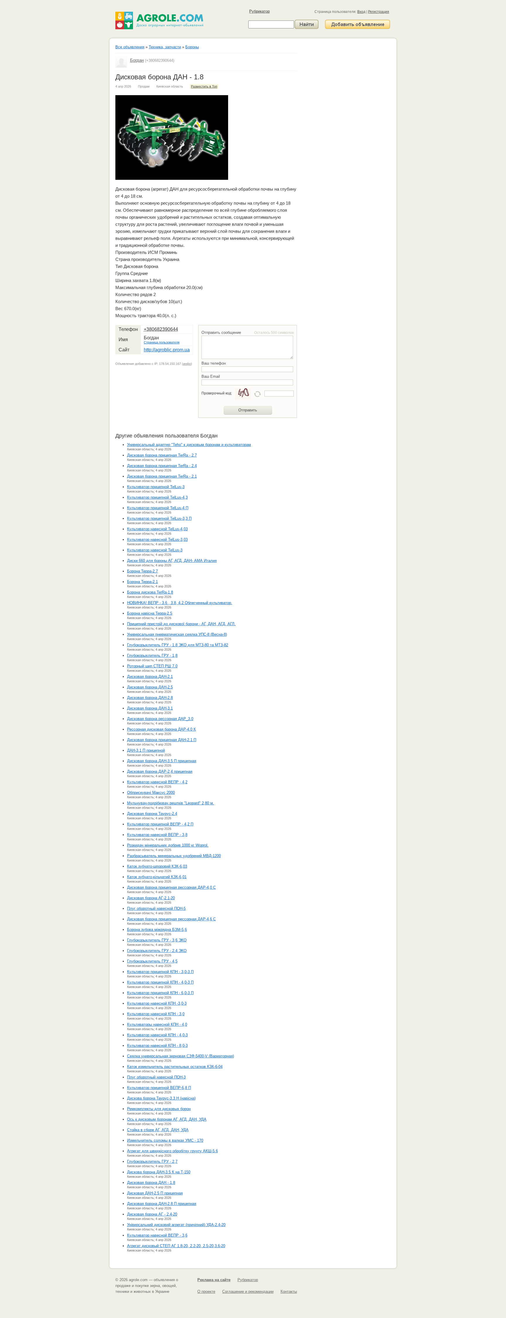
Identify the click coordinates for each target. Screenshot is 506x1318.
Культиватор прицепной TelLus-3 (155, 487)
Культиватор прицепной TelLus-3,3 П (159, 518)
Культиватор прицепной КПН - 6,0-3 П (160, 993)
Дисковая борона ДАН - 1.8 (151, 1182)
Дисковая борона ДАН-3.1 (150, 708)
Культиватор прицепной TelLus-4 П (157, 508)
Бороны (192, 47)
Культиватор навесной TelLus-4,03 (157, 529)
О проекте (206, 1291)
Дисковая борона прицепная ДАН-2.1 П (161, 740)
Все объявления (129, 47)
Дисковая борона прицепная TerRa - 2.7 (162, 455)
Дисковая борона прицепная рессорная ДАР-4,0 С (171, 887)
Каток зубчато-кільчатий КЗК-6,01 (157, 877)
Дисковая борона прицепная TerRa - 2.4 (162, 466)
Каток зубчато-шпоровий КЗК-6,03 (157, 866)
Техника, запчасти (165, 47)
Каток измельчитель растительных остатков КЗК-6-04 (175, 1066)
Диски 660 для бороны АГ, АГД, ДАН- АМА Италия (172, 560)
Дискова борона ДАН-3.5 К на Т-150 (158, 1172)
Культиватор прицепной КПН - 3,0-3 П (160, 972)
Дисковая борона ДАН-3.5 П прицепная (161, 761)
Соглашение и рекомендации (247, 1291)
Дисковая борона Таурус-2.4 (152, 813)
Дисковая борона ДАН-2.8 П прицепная (161, 1203)
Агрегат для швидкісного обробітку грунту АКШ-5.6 (172, 1151)
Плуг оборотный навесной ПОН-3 (156, 1077)
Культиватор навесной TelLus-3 (154, 550)
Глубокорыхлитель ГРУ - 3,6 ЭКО (157, 940)
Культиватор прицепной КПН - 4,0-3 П (160, 982)
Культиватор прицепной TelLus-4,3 (157, 497)
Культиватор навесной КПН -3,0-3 (157, 1003)
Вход (361, 12)
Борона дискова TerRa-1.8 (150, 592)
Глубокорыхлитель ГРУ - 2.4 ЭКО (157, 950)
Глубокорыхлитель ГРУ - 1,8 (152, 655)
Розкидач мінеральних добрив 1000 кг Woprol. (167, 845)
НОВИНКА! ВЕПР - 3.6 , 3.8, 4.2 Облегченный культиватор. (179, 603)
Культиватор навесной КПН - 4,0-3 (157, 1035)
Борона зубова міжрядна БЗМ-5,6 (157, 929)
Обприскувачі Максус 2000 (151, 792)
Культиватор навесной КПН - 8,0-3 (157, 1045)
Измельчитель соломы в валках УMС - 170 (165, 1140)
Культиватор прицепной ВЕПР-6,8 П (159, 1087)
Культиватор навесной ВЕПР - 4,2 (157, 782)
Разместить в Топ (204, 86)
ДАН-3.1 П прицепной (146, 750)
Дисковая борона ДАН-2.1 (150, 676)
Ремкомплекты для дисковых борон (159, 1109)
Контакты (289, 1291)
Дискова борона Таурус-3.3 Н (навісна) (161, 1098)
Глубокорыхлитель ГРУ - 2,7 (152, 1161)
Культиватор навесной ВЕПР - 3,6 (157, 1235)
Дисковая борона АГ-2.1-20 (151, 898)
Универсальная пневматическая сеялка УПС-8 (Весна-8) (177, 634)
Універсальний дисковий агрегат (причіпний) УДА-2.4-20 (176, 1225)
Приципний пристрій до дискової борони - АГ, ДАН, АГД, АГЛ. (181, 624)
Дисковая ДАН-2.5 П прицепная (155, 1193)
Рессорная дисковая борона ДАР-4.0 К (161, 729)
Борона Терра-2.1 (142, 581)
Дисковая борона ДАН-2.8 (150, 697)
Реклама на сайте (213, 1280)
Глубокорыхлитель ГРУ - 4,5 (152, 961)
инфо (187, 363)
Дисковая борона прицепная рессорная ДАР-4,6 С (171, 919)
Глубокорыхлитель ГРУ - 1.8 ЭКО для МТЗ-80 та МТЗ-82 (177, 645)
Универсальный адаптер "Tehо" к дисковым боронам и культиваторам (189, 444)
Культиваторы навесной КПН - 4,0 (157, 1024)
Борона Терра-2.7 (142, 571)
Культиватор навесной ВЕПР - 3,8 (157, 834)
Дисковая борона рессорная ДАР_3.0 (160, 719)
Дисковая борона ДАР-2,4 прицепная (159, 771)
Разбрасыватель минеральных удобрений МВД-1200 (174, 856)
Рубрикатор (259, 11)
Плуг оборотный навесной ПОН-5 (156, 908)
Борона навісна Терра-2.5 (149, 613)
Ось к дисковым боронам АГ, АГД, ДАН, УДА (166, 1119)
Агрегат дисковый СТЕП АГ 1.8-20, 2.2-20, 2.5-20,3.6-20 (176, 1246)
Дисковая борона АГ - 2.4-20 (152, 1214)
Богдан (137, 60)
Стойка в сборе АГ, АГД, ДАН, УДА (158, 1130)
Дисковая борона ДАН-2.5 (150, 687)
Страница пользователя (162, 342)
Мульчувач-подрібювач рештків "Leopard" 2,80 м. (170, 803)
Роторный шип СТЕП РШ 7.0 (152, 666)
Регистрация (378, 12)
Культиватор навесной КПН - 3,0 (155, 1014)
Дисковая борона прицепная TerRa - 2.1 (162, 476)
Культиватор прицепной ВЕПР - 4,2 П (160, 824)
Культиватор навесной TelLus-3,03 (157, 539)
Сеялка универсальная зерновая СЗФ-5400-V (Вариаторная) (180, 1056)
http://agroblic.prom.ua (167, 349)
